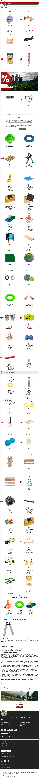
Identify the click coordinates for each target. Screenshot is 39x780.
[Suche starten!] (37, 5)
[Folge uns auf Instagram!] (2, 761)
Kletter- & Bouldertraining (5, 7)
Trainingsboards (20, 640)
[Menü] (1, 5)
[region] (19, 123)
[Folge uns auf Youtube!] (6, 761)
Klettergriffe (9, 656)
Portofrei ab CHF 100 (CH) (7, 722)
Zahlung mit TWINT (6, 724)
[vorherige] (2, 607)
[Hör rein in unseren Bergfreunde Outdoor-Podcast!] (9, 761)
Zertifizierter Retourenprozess (8, 736)
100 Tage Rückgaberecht (26, 722)
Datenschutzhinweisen (14, 126)
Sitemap (13, 776)
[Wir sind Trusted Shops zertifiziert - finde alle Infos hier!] (21, 725)
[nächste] (37, 607)
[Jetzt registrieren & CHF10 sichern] (19, 700)
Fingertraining (9, 649)
